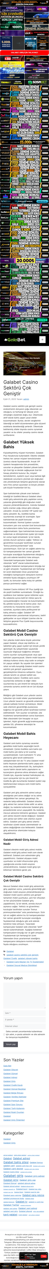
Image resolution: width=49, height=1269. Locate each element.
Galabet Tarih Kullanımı (13, 1108)
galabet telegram (8, 1202)
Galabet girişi (10, 1179)
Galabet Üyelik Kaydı (13, 1085)
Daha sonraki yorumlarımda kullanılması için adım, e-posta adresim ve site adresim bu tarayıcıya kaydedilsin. (25, 1034)
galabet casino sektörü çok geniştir (22, 955)
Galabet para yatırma (12, 1195)
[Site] (24, 88)
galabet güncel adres (26, 1183)
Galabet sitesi (29, 1198)
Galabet (10, 951)
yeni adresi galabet (34, 1215)
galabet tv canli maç (36, 1202)
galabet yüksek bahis (27, 958)
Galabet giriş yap (27, 1180)
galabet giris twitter (26, 1172)
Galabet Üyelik (10, 958)
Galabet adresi (21, 1158)
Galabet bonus (36, 1162)
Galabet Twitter (11, 1205)
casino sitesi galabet (33, 1155)
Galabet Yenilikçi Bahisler (14, 1097)
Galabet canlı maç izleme (31, 1169)
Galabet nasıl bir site (31, 1192)
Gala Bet (7, 1066)
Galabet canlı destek (13, 1169)
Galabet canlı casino (39, 1166)
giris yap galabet (38, 1211)
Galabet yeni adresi (27, 1208)
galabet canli (9, 1166)
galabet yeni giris (10, 1211)
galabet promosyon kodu (13, 1198)
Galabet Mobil (18, 1192)
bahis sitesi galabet (20, 1155)
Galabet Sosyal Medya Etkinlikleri (21, 965)
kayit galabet (10, 1214)
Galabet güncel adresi (11, 1186)
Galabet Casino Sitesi (11, 1172)
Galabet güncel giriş (27, 1186)
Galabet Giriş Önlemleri (14, 1120)
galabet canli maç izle (24, 1166)
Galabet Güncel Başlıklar (14, 1089)
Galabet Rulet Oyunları (13, 1112)
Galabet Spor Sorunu (13, 1104)
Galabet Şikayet (10, 1070)
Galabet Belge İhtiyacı (13, 1093)
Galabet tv (21, 1201)
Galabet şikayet (25, 1211)
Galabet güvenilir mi (9, 1189)
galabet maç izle (8, 1192)
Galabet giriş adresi (34, 1176)
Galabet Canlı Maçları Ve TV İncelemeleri (25, 962)
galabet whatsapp (25, 1205)
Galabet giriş (13, 1176)
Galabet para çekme (33, 1195)
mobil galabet (22, 1215)
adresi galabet (8, 1155)
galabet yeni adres (10, 1208)
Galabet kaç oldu (35, 1189)
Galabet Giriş (9, 1081)
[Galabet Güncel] (14, 339)
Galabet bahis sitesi (16, 1162)
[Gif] (24, 142)
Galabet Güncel (10, 1073)
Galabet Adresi (10, 1077)
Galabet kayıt (21, 1189)
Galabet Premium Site (13, 1101)
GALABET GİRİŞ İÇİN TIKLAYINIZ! (24, 52)
